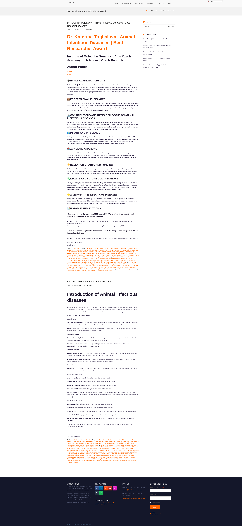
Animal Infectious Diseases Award (112, 447)
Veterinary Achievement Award (89, 452)
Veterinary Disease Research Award (121, 454)
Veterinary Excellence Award (76, 455)
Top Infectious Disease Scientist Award (115, 262)
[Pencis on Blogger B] (106, 488)
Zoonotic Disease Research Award (101, 271)
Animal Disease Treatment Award (104, 442)
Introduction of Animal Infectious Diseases (89, 281)
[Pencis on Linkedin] (101, 488)
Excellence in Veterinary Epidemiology (124, 253)
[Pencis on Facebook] (97, 488)
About (160, 3)
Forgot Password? (155, 514)
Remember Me (156, 502)
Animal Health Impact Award (94, 443)
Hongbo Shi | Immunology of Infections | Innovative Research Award (156, 66)
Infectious (89, 30)
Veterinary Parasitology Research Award (84, 267)
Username (157, 487)
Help (169, 3)
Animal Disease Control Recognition (98, 248)
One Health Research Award (104, 259)
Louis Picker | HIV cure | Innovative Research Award (157, 40)
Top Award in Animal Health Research (90, 262)
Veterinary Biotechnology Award (88, 264)
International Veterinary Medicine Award (125, 257)
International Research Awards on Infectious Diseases (105, 504)
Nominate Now (126, 3)
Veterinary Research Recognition (104, 459)
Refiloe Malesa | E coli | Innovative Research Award (157, 59)
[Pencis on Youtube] (110, 488)
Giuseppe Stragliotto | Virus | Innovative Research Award (156, 53)
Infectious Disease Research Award (110, 448)
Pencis (71, 2)
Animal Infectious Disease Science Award (87, 447)
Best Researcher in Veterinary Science (113, 252)
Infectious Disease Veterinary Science (114, 450)
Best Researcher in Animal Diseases (89, 252)
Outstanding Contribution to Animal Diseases (81, 260)
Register (152, 512)
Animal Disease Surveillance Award (122, 248)
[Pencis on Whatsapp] (101, 493)
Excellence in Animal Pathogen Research (99, 253)
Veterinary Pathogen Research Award (109, 267)
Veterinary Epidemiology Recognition (110, 264)
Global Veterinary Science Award (99, 255)
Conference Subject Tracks (82, 440)
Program (150, 3)
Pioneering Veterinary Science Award (108, 260)
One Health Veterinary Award (122, 259)
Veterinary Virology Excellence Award (78, 271)
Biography (77, 248)
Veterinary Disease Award (122, 452)
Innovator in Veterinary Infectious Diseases (97, 257)
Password (156, 495)
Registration (139, 3)
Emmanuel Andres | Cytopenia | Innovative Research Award (157, 46)
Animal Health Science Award (109, 445)
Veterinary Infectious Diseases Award (97, 455)
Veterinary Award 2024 (106, 452)
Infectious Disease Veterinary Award (90, 450)
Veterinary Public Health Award (82, 269)
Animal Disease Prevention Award (82, 442)
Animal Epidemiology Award (124, 442)
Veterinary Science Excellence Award (103, 269)
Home (116, 3)
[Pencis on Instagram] (115, 488)
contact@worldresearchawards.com (133, 498)
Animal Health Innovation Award (114, 443)
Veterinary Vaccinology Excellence (126, 269)
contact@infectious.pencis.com (132, 490)
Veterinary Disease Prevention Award (97, 454)
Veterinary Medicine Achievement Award (109, 265)
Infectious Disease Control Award (121, 255)
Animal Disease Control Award (107, 440)
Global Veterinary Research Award (78, 255)
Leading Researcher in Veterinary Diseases (80, 259)
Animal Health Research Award (98, 250)
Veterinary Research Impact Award (83, 459)
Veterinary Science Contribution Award (87, 460)
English (211, 1)
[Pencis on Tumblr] (97, 493)
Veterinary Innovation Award (87, 265)
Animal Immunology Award (117, 250)
